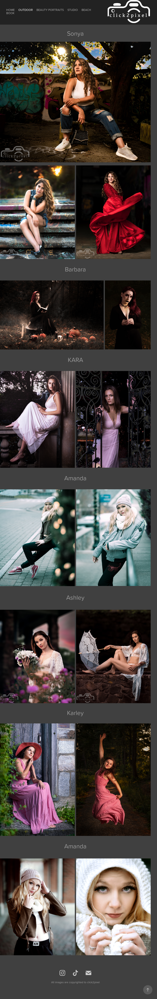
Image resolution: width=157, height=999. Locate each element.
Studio (72, 10)
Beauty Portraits (50, 10)
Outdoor (25, 10)
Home (10, 10)
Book (10, 13)
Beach (86, 10)
